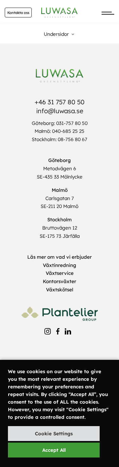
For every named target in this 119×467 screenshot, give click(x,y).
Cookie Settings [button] (54, 434)
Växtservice (60, 273)
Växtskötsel (59, 290)
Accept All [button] (54, 450)
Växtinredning (59, 265)
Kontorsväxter (59, 281)
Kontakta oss (18, 12)
